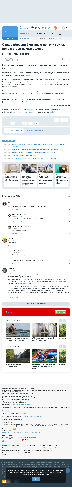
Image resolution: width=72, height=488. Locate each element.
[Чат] (67, 470)
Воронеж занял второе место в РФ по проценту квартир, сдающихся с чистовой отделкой (12, 177)
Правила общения (55, 448)
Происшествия (24, 38)
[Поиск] (66, 34)
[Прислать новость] (55, 28)
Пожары (51, 38)
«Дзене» (31, 112)
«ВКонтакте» (23, 112)
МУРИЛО (10, 202)
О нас (23, 445)
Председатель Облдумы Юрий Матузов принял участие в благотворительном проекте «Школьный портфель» (45, 179)
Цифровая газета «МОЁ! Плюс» (10, 445)
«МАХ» (30, 110)
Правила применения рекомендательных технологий (37, 450)
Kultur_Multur (16, 214)
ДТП (35, 38)
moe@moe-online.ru (25, 404)
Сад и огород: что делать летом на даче (50, 445)
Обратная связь (31, 445)
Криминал (43, 38)
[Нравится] (6, 121)
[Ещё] (60, 34)
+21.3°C (37, 28)
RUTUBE (32, 432)
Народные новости (45, 34)
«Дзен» (4, 432)
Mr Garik (10, 238)
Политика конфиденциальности (11, 450)
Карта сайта (5, 448)
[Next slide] (69, 175)
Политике (44, 472)
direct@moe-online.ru (11, 421)
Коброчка (11, 268)
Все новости (15, 448)
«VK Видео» (53, 112)
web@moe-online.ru (15, 404)
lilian (13, 251)
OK (36, 479)
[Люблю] (18, 121)
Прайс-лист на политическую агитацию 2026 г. (34, 448)
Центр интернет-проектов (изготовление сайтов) (16, 452)
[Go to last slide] (2, 175)
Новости (24, 34)
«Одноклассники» (19, 432)
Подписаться (60, 312)
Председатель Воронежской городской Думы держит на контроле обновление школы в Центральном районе (62, 179)
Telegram (14, 112)
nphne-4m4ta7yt (17, 226)
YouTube (27, 432)
